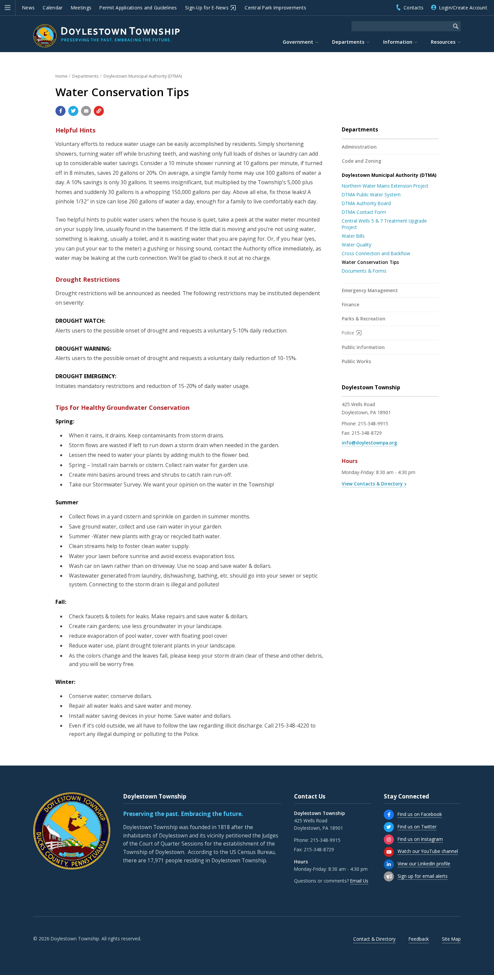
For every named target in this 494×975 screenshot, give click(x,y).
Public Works (356, 361)
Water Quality (356, 244)
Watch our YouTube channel (428, 851)
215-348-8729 (367, 433)
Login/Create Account (463, 7)
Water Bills (353, 236)
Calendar (53, 7)
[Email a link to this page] (86, 111)
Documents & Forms (364, 271)
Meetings (81, 7)
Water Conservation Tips (370, 262)
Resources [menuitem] (443, 42)
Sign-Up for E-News (207, 7)
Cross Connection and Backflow (376, 253)
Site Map (451, 939)
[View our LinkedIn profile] (389, 864)
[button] (7, 7)
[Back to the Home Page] (106, 35)
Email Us (359, 881)
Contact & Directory (374, 939)
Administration (359, 147)
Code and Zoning (361, 161)
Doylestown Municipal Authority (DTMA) (143, 76)
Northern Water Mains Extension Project (385, 186)
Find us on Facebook (420, 814)
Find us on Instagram (420, 839)
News (28, 7)
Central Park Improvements (275, 7)
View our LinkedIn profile (424, 863)
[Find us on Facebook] (389, 815)
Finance (350, 304)
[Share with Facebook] (60, 111)
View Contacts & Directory (372, 483)
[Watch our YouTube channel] (389, 852)
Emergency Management (370, 290)
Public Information (363, 347)
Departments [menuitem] (348, 42)
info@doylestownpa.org (369, 442)
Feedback (419, 939)
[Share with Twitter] (73, 111)
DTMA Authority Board (366, 203)
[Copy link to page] (99, 111)
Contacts (413, 7)
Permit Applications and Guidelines (138, 7)
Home (61, 76)
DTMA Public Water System (371, 194)
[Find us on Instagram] (389, 839)
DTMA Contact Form (364, 212)
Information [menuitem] (397, 42)
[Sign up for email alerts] (389, 876)
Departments (85, 76)
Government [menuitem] (298, 42)
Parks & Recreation (363, 318)
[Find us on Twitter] (389, 827)
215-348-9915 (373, 423)
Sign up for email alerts (423, 876)
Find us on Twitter (417, 826)
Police (348, 332)
